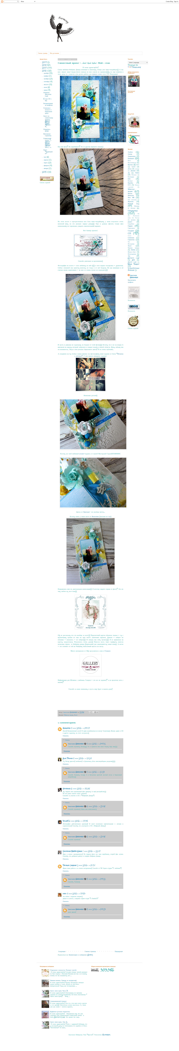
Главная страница (42, 53)
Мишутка (131, 195)
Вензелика (95, 516)
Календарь (131, 176)
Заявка (137, 172)
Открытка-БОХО (47, 130)
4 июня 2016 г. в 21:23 (96, 772)
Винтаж (130, 164)
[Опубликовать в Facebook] (95, 712)
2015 (44, 172)
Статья (129, 235)
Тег (129, 241)
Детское (133, 170)
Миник (130, 193)
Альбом (130, 152)
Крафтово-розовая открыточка (60, 1011)
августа (46, 84)
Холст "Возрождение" (48, 151)
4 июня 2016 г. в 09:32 (96, 743)
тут (109, 516)
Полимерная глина (133, 216)
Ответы (67, 740)
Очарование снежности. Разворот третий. (63, 970)
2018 (44, 65)
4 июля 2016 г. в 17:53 (76, 893)
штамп (81, 454)
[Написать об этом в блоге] (91, 712)
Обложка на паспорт (133, 207)
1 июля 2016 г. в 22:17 (91, 851)
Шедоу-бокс (132, 251)
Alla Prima (68, 758)
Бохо (129, 160)
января (46, 168)
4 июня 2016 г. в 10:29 (82, 758)
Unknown (67, 728)
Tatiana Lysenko (70, 865)
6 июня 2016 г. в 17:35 (78, 821)
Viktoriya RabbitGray (72, 851)
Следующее (61, 951)
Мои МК (131, 197)
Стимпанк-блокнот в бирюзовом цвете (47, 110)
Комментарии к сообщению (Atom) (81, 955)
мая (45, 157)
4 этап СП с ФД (47, 99)
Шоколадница (132, 254)
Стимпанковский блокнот (58, 1001)
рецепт (130, 221)
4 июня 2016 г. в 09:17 (80, 728)
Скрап (130, 226)
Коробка (130, 183)
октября (46, 78)
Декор (129, 168)
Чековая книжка (133, 247)
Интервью (134, 174)
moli (64, 893)
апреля (46, 160)
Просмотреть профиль (132, 281)
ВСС (137, 164)
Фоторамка (131, 243)
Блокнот (131, 158)
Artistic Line (133, 258)
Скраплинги (131, 228)
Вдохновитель (132, 162)
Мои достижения (54, 53)
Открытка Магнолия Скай (47, 94)
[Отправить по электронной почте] (89, 712)
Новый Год (133, 204)
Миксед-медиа (68, 715)
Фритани (86, 512)
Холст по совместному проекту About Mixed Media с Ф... (48, 121)
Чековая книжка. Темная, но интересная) (63, 980)
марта (46, 162)
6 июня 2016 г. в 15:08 (80, 788)
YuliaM (65, 821)
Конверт (130, 180)
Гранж (133, 166)
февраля (46, 165)
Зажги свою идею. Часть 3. (59, 990)
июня (46, 90)
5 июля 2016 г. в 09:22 (96, 879)
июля (46, 87)
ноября (46, 76)
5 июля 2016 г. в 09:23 (96, 909)
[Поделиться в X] (93, 712)
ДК (129, 172)
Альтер (130, 154)
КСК (129, 184)
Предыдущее (119, 951)
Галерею (107, 651)
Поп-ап (137, 217)
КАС (129, 179)
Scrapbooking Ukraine (133, 269)
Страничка (131, 239)
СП (129, 233)
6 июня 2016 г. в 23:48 (96, 806)
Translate (136, 67)
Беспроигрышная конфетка (48, 104)
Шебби (133, 249)
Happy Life (132, 262)
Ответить (65, 735)
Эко (129, 256)
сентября (47, 81)
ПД (138, 213)
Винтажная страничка (47, 134)
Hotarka (66, 788)
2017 (44, 67)
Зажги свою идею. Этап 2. (58, 1022)
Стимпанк (131, 237)
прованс (133, 219)
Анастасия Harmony (76, 743)
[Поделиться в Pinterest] (97, 712)
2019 (44, 62)
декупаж (137, 168)
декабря (46, 73)
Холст (75, 715)
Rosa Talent (133, 264)
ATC (133, 260)
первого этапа (96, 74)
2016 (44, 70)
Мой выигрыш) (132, 199)
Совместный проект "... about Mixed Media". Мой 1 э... (47, 143)
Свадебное (131, 223)
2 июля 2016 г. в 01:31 (86, 865)
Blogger (106, 1034)
